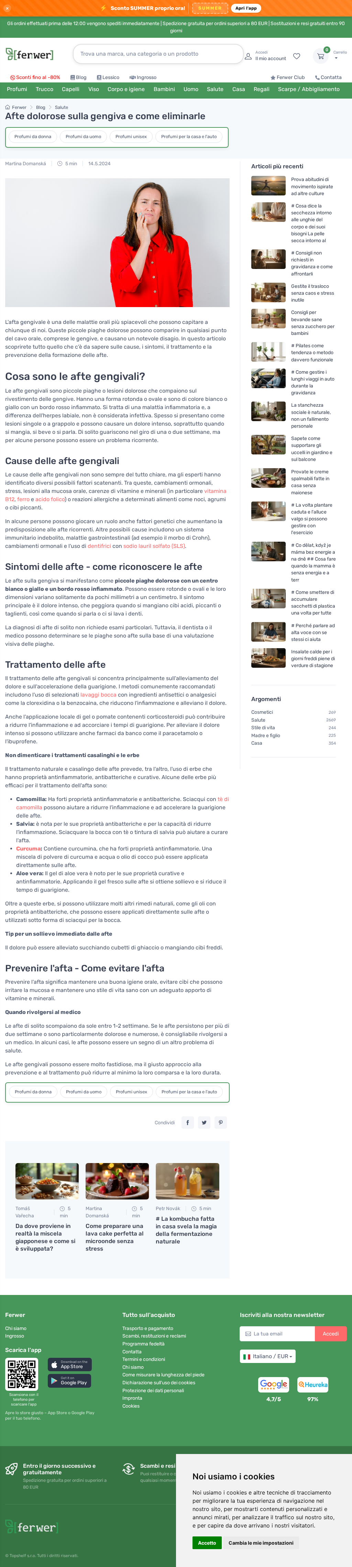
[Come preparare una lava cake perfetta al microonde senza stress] (117, 1181)
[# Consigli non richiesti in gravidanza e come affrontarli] (268, 263)
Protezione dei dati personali (153, 1391)
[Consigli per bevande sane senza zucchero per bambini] (268, 323)
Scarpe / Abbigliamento (309, 89)
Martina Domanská (25, 164)
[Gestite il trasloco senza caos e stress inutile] (268, 292)
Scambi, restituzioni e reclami (154, 1336)
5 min (70, 164)
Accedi (331, 1334)
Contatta (331, 77)
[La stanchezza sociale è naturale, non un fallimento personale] (268, 415)
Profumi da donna (32, 136)
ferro (23, 499)
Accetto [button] (207, 1543)
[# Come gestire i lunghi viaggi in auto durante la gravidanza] (268, 382)
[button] (70, 1364)
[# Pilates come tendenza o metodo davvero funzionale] (268, 352)
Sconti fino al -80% (38, 77)
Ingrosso (146, 77)
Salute (61, 107)
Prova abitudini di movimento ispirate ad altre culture (312, 186)
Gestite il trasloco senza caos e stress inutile (312, 293)
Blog (81, 77)
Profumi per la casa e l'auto (189, 136)
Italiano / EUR (270, 1356)
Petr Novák (168, 1208)
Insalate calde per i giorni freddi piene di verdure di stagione (313, 658)
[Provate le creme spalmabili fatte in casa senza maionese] (268, 482)
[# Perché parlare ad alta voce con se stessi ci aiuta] (268, 632)
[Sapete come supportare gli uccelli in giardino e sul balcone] (268, 449)
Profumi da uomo (83, 136)
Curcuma (28, 848)
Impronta (132, 1398)
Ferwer (19, 107)
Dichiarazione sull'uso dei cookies (158, 1383)
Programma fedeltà (143, 1344)
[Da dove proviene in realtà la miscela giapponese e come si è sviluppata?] (47, 1181)
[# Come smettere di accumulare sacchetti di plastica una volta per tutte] (268, 602)
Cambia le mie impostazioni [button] (261, 1543)
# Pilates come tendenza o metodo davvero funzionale (312, 352)
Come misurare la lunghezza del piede (163, 1375)
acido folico (50, 499)
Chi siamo (15, 1328)
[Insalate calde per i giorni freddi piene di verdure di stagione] (268, 658)
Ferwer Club (291, 77)
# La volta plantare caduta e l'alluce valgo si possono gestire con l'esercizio (311, 519)
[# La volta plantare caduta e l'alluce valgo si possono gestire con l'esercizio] (268, 518)
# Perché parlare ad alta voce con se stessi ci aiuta (313, 632)
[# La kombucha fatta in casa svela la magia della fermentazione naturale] (187, 1181)
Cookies (131, 1406)
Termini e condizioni (143, 1359)
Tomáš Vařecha (24, 1212)
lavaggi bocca (98, 694)
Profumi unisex (131, 136)
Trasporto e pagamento (147, 1328)
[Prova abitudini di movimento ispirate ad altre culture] (268, 186)
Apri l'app (246, 8)
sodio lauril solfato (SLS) (154, 546)
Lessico (110, 77)
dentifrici (99, 546)
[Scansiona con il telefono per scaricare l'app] (23, 1374)
